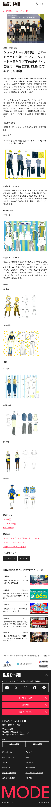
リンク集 (29, 778)
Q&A (27, 757)
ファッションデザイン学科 (14, 542)
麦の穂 (6, 519)
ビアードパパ (8, 523)
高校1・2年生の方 (8, 757)
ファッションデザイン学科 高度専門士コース (21, 538)
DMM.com (7, 527)
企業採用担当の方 (8, 778)
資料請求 (25, 705)
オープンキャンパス (25, 698)
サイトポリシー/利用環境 (34, 773)
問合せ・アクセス (25, 712)
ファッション (24, 558)
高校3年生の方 (7, 752)
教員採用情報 (30, 768)
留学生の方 (6, 762)
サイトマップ (30, 762)
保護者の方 (6, 768)
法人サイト (29, 752)
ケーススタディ (10, 558)
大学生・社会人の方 (9, 773)
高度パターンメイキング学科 (14, 546)
